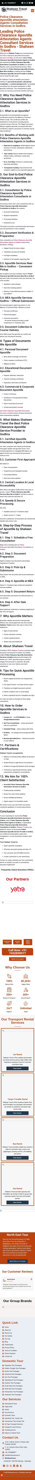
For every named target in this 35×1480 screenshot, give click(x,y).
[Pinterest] (17, 1465)
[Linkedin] (14, 1465)
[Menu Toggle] (32, 10)
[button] (1, 888)
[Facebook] (4, 1465)
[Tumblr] (20, 1465)
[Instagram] (7, 1465)
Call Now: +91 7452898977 (17, 951)
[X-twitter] (10, 1465)
